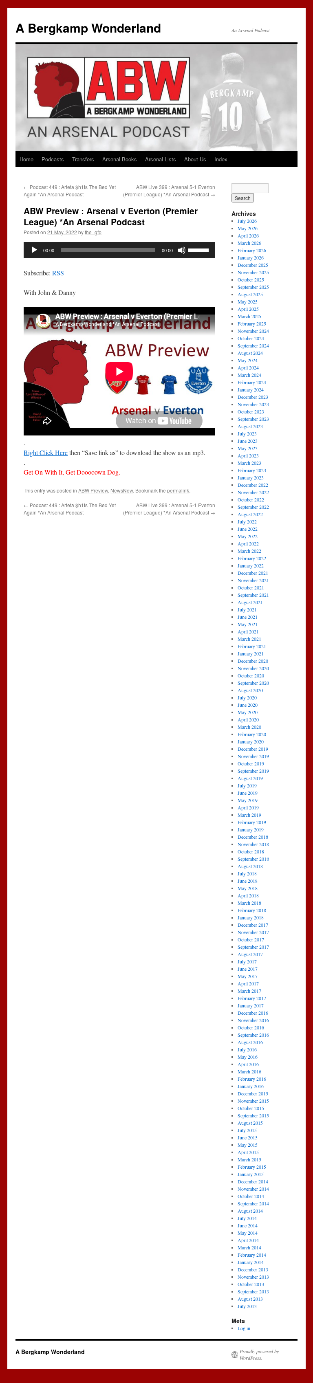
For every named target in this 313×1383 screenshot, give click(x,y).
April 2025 (248, 309)
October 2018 (251, 851)
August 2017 (250, 954)
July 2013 (247, 1306)
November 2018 (253, 844)
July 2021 (247, 609)
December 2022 (253, 485)
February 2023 (252, 470)
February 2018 (252, 910)
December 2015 (253, 1093)
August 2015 (250, 1122)
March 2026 (249, 243)
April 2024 (248, 367)
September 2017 (253, 946)
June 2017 (248, 968)
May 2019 (248, 800)
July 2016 (247, 1049)
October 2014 (251, 1196)
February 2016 (252, 1078)
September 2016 (253, 1034)
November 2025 (253, 272)
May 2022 (248, 536)
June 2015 (248, 1137)
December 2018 (253, 836)
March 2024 (249, 375)
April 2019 (248, 807)
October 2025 (251, 279)
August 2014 (250, 1210)
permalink (178, 490)
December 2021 (253, 572)
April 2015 (248, 1152)
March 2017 (249, 990)
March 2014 (249, 1247)
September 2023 (253, 419)
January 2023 (251, 477)
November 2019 (253, 756)
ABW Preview (93, 490)
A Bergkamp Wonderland (88, 27)
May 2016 (248, 1056)
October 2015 (251, 1108)
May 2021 (248, 624)
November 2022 (253, 492)
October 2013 (251, 1284)
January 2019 (251, 829)
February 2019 (252, 822)
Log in (244, 1328)
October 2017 (251, 939)
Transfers (83, 159)
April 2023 (248, 455)
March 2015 (249, 1159)
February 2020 (252, 734)
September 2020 (253, 682)
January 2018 (251, 917)
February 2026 (252, 250)
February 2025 (252, 323)
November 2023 (253, 404)
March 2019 (249, 814)
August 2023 (250, 426)
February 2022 (252, 558)
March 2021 (249, 638)
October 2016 (251, 1027)
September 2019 (253, 770)
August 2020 (250, 690)
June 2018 (248, 880)
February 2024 (252, 382)
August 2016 (250, 1042)
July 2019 (247, 785)
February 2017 (252, 998)
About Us (195, 159)
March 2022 (249, 550)
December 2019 (253, 748)
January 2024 (251, 389)
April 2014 (248, 1240)
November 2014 (253, 1188)
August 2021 (250, 602)
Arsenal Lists (160, 159)
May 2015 (248, 1144)
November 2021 (253, 580)
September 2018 (253, 858)
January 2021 (251, 653)
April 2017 (248, 983)
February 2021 (252, 646)
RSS (58, 272)
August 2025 (250, 294)
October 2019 (251, 763)
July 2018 (247, 873)
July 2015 (247, 1130)
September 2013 (253, 1291)
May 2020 (248, 712)
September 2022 (253, 507)
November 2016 (253, 1020)
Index (220, 159)
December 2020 (253, 660)
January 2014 (251, 1262)
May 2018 (248, 888)
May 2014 (248, 1232)
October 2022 (251, 499)
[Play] (34, 250)
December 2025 (253, 265)
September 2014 (253, 1203)
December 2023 (253, 397)
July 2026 (247, 221)
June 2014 (248, 1225)
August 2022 (250, 514)
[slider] (199, 249)
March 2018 (249, 902)
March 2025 (249, 316)
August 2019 (250, 778)
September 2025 (253, 287)
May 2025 (248, 301)
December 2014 (253, 1181)
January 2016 (251, 1086)
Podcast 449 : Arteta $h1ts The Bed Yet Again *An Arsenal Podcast (70, 190)
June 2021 (248, 616)
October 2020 (251, 675)
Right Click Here (46, 452)
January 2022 (251, 565)
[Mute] (182, 250)
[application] (119, 250)
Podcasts (53, 159)
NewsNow (121, 490)
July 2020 (247, 697)
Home (26, 159)
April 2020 (248, 719)
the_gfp (93, 232)
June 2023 (248, 441)
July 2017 (247, 961)
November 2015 (253, 1100)
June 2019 (248, 792)
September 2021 (253, 594)
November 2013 (253, 1276)
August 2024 (250, 353)
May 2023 (248, 448)
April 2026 (248, 235)
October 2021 (251, 587)
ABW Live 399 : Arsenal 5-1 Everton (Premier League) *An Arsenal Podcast (169, 190)
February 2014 (252, 1254)
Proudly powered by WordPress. (259, 1354)
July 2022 (247, 521)
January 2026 (251, 257)
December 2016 (253, 1012)
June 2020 (248, 704)
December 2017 (253, 924)
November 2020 (253, 668)
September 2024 (253, 345)
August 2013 (250, 1298)
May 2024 (248, 360)
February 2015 (252, 1166)
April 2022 (248, 543)
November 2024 (253, 331)
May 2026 (248, 228)
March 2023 (249, 463)
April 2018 (248, 895)
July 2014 (247, 1218)
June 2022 (248, 528)
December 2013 (253, 1269)
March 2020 (249, 726)
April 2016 (248, 1064)
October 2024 (251, 338)
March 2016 (249, 1071)
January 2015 (251, 1174)
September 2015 (253, 1115)
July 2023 (247, 433)
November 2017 (253, 932)
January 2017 (251, 1005)
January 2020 (251, 741)
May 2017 (248, 976)
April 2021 (248, 631)
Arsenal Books (119, 159)
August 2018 (250, 866)
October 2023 (251, 411)
